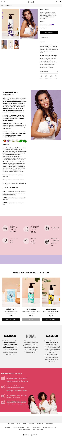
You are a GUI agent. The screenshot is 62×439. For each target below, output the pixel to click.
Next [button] (35, 24)
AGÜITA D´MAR (11, 309)
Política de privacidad (24, 429)
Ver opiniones (44, 37)
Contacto (7, 427)
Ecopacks (31, 423)
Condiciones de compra (49, 427)
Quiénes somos (36, 427)
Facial (24, 423)
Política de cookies (38, 429)
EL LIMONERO (51, 309)
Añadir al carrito (11, 319)
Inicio (2, 5)
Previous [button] (3, 24)
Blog (28, 427)
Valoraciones (49, 423)
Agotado (31, 319)
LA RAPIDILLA (31, 309)
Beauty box (40, 423)
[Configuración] (56, 2)
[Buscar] (4, 2)
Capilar (18, 423)
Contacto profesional (18, 427)
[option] (10, 23)
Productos (11, 423)
